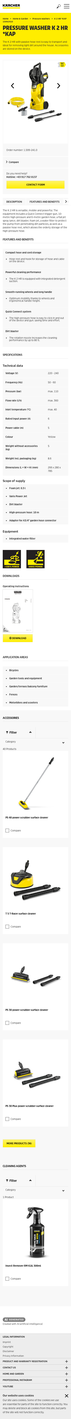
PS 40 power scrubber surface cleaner (26, 817)
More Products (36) (19, 1143)
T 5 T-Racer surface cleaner (20, 913)
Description (14, 201)
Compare (14, 162)
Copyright (8, 1346)
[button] (12, 85)
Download (19, 638)
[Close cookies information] (66, 1395)
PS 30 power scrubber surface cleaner (26, 1010)
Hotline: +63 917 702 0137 (21, 177)
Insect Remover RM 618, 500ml (23, 1265)
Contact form (35, 184)
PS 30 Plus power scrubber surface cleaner (29, 1106)
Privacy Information (13, 1355)
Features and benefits (45, 201)
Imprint (7, 1342)
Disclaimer (8, 1351)
